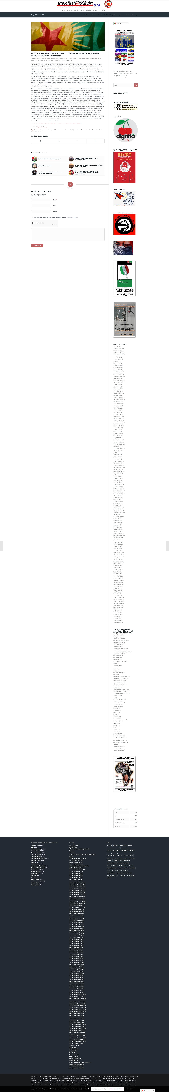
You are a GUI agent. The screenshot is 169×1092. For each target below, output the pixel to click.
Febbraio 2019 (117, 507)
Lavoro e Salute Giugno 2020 (76, 928)
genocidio (113, 853)
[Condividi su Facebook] (40, 141)
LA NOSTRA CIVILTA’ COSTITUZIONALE (79, 866)
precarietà (129, 865)
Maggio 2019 (116, 501)
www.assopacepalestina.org (120, 742)
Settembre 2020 (117, 471)
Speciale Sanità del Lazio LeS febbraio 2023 (80, 1062)
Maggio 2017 (116, 546)
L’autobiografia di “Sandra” (76, 862)
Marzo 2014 (116, 618)
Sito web (55, 211)
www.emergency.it (118, 646)
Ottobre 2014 (116, 605)
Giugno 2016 (116, 567)
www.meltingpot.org (118, 746)
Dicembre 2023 (117, 397)
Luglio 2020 (116, 475)
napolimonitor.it (117, 748)
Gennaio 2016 (117, 577)
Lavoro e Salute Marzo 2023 (76, 988)
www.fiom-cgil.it (117, 665)
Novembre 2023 (117, 399)
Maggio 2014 (116, 614)
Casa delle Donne (111, 848)
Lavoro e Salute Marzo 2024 (76, 990)
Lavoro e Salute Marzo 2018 (76, 979)
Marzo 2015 (116, 596)
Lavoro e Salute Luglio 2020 (76, 947)
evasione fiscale (110, 850)
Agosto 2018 (116, 518)
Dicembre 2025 (117, 352)
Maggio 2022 (116, 433)
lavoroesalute (132, 858)
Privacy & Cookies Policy (75, 1058)
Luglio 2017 (116, 543)
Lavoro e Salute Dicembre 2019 (77, 883)
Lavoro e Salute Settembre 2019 (77, 1030)
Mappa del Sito (73, 1051)
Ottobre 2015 (116, 582)
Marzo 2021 (116, 460)
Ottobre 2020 (116, 469)
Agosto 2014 (116, 609)
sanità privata (129, 873)
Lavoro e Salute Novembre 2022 (77, 1005)
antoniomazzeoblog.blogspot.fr (121, 693)
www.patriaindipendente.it (120, 737)
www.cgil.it (116, 663)
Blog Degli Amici (73, 847)
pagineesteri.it (117, 744)
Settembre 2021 (117, 448)
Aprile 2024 (116, 390)
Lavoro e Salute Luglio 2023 (76, 953)
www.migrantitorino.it (119, 654)
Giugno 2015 (116, 590)
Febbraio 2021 (117, 461)
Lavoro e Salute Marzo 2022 (76, 987)
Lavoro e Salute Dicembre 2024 (77, 892)
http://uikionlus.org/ (42, 127)
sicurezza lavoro (35, 883)
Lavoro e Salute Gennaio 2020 (76, 915)
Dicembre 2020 (117, 465)
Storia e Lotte (60, 60)
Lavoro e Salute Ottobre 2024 (76, 1021)
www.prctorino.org (118, 637)
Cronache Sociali (93, 58)
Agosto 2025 (116, 359)
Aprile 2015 (116, 594)
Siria (90, 130)
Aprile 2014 (116, 616)
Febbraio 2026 (117, 348)
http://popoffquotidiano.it (120, 661)
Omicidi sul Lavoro (74, 1053)
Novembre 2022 (117, 422)
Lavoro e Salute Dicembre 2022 (77, 888)
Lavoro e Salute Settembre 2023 (77, 1037)
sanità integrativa (124, 870)
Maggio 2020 (116, 478)
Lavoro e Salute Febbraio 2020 (77, 896)
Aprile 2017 (116, 548)
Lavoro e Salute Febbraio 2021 (77, 898)
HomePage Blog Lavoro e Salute (77, 858)
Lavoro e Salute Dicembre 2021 (77, 886)
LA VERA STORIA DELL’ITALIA (76, 868)
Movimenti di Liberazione (38, 866)
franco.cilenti (69, 60)
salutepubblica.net (118, 701)
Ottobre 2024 (116, 378)
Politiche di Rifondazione (51, 60)
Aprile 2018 (116, 526)
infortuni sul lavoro (128, 855)
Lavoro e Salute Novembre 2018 (77, 998)
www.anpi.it (116, 674)
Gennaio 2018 (117, 531)
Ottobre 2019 (116, 492)
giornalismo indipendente (123, 853)
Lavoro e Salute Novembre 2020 (77, 1002)
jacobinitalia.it (117, 716)
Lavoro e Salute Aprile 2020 (76, 871)
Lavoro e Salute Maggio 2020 (76, 966)
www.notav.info (117, 657)
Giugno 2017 (116, 545)
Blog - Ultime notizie (37, 15)
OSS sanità (34, 877)
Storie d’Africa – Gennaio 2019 (76, 1064)
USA (108, 878)
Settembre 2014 (117, 607)
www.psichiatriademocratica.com (122, 676)
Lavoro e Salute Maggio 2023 (76, 971)
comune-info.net (117, 686)
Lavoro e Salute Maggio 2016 (76, 958)
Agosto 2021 (116, 450)
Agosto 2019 (116, 495)
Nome (55, 199)
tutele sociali (122, 875)
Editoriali (71, 852)
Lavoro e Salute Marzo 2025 (76, 992)
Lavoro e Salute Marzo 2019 (76, 981)
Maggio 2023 (116, 411)
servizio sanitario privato (37, 881)
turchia (40, 131)
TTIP (117, 875)
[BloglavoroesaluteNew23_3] (84, 4)
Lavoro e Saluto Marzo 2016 (76, 1043)
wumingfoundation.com (119, 682)
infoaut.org (116, 729)
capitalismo (129, 845)
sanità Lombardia (111, 873)
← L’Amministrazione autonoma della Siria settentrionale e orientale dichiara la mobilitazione (57, 123)
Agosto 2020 (116, 473)
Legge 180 (109, 860)
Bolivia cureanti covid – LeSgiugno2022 (79, 849)
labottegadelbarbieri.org (119, 684)
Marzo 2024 (116, 392)
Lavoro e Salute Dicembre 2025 (77, 894)
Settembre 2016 (117, 562)
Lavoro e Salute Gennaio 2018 (76, 911)
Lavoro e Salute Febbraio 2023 (77, 902)
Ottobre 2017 (116, 537)
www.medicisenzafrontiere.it (120, 648)
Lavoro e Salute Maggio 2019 (76, 964)
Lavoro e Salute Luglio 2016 (76, 939)
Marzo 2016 (116, 573)
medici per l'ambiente (124, 863)
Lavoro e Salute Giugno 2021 (76, 930)
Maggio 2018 (116, 524)
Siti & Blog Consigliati (74, 1060)
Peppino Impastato (74, 1054)
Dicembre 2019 (117, 488)
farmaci (117, 850)
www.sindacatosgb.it (118, 672)
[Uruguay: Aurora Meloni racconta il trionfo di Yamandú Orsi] (167, 546)
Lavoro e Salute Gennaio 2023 (76, 920)
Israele (120, 858)
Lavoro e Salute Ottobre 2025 (76, 1022)
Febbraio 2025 (117, 371)
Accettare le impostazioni (99, 1089)
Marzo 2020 (116, 482)
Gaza (108, 853)
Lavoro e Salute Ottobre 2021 (76, 1015)
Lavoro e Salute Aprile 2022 (76, 875)
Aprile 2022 (116, 435)
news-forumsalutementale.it (120, 720)
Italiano (118, 23)
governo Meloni (111, 855)
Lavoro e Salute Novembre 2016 (77, 994)
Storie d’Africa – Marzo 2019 (76, 1068)
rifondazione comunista (129, 868)
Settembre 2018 (117, 516)
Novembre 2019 (117, 490)
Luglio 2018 (116, 520)
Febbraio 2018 (117, 529)
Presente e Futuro (73, 1056)
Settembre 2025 (117, 358)
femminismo (124, 850)
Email (54, 205)
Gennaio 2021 (117, 463)
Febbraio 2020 (117, 484)
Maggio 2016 (116, 569)
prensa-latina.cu (117, 733)
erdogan (51, 130)
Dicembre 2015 (117, 579)
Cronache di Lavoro (36, 852)
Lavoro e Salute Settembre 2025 (77, 1041)
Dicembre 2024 (117, 375)
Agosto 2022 (116, 428)
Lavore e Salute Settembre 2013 (77, 869)
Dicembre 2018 (117, 511)
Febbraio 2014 (117, 620)
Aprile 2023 (116, 412)
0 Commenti (43, 58)
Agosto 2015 (116, 586)
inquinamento (110, 858)
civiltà (118, 848)
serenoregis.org (117, 739)
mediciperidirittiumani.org (120, 691)
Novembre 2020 (117, 467)
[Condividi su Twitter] (59, 141)
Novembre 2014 (117, 603)
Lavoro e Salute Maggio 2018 (76, 962)
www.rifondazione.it (118, 635)
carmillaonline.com (118, 706)
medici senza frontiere (112, 865)
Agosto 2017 (116, 541)
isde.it (115, 727)
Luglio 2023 (116, 407)
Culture (99, 58)
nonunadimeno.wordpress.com (121, 703)
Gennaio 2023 (117, 418)
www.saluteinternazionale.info (121, 640)
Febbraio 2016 (117, 575)
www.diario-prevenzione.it (120, 650)
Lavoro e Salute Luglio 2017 (76, 941)
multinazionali (122, 865)
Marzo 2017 (116, 550)
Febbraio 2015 (117, 597)
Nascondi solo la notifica (116, 1089)
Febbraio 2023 (117, 416)
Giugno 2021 (116, 454)
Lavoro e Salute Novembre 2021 (77, 1004)
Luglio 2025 (116, 361)
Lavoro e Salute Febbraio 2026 (77, 907)
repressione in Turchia (79, 130)
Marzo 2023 (116, 414)
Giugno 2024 (116, 386)
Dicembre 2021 (117, 443)
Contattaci (71, 851)
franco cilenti (131, 850)
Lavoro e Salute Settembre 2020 (77, 1032)
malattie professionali (125, 860)
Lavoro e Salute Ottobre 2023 (76, 1019)
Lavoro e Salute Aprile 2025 (76, 881)
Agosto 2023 (116, 405)
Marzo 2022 (116, 437)
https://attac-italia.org (119, 638)
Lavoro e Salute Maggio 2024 (76, 973)
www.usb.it (116, 667)
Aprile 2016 (116, 571)
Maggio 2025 (116, 365)
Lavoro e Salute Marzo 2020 (76, 983)
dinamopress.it (117, 688)
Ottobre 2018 (116, 514)
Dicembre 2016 (117, 556)
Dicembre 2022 (117, 420)
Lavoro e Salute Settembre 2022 (77, 1036)
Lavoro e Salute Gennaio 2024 (76, 922)
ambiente (109, 845)
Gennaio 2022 (117, 441)
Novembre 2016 (117, 558)
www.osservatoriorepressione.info (122, 652)
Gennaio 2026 (117, 350)
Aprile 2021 (116, 458)
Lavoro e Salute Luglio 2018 (76, 943)
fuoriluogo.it (116, 708)
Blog (58, 58)
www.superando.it (118, 655)
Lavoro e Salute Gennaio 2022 (76, 919)
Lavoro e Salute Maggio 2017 (76, 960)
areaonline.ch (117, 723)
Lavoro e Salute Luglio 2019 (76, 945)
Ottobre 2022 (116, 424)
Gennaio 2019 (117, 509)
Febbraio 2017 (117, 552)
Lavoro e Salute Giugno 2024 (76, 936)
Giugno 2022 (116, 431)
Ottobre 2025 (116, 356)
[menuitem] (63, 10)
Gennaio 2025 (117, 373)
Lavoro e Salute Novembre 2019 (77, 1000)
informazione (119, 855)
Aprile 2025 (116, 367)
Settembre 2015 (117, 584)
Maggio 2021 (116, 456)
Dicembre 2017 (117, 533)
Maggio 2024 (116, 388)
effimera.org (116, 731)
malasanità (115, 860)
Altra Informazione (52, 58)
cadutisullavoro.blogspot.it (120, 680)
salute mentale (115, 870)
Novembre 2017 (117, 535)
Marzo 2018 (116, 528)
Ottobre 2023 (116, 401)
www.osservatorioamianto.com (121, 678)
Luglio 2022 (116, 429)
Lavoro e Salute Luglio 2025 (76, 956)
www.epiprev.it (117, 659)
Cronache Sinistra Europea (83, 58)
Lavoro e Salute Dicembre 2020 (77, 885)
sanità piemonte (120, 873)
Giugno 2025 (116, 363)
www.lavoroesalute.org (119, 77)
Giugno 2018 (116, 522)
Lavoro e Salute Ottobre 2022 (76, 1017)
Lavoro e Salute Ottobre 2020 (76, 1013)
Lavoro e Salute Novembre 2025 (77, 1011)
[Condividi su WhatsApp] (77, 141)
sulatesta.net (116, 725)
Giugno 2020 (116, 477)
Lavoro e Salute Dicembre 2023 (77, 890)
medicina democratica (112, 863)
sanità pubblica (110, 875)
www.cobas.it (116, 671)
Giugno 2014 (116, 613)
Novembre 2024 (117, 376)
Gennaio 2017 (117, 554)
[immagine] (68, 36)
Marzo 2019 (116, 505)
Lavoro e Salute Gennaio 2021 (76, 917)
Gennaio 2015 (117, 599)
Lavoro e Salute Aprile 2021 (76, 873)
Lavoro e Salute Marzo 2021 (76, 985)
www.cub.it (116, 669)
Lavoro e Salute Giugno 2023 (76, 934)
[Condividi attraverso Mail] (95, 141)
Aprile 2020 (116, 480)
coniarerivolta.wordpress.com (121, 689)
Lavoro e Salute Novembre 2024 (77, 1009)
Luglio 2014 (116, 611)
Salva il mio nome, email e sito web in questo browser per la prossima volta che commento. (56, 217)
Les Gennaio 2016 (73, 1049)
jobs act (125, 858)
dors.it (115, 697)
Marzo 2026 (116, 346)
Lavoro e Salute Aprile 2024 (76, 879)
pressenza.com (117, 710)
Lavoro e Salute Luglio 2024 (76, 954)
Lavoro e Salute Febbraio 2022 (77, 900)
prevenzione (110, 868)
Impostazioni (129, 1089)
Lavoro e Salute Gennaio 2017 (76, 909)
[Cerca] (107, 10)
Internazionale (41, 60)
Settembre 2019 (117, 494)
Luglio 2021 (116, 452)
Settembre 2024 (117, 380)
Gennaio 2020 (117, 486)
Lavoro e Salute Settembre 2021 (77, 1034)
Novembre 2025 (117, 354)
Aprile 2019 (116, 503)
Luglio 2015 (116, 588)
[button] (124, 47)
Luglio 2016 (116, 565)
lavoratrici (33, 875)
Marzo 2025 (116, 369)
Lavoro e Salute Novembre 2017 (77, 996)
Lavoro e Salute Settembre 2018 (77, 1028)
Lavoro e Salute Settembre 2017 (77, 1026)
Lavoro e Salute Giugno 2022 (76, 932)
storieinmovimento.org (119, 699)
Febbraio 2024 (117, 393)
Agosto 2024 (116, 382)
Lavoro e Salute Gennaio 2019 (76, 913)
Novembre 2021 (117, 444)
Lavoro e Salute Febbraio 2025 (77, 905)
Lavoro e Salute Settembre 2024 (77, 1039)
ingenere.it (116, 714)
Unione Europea (130, 875)
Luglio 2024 (116, 384)
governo (133, 853)
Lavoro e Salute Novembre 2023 (77, 1007)
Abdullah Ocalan (38, 130)
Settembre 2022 (117, 426)
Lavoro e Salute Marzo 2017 (76, 977)
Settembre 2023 (117, 403)
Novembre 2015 (117, 580)
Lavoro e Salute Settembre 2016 (77, 1024)
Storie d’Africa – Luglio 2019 (76, 1066)
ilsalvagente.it (117, 718)
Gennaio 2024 (117, 395)
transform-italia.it (118, 705)
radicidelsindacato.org (119, 735)
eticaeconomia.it (117, 695)
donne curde (46, 130)
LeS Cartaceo (72, 1047)
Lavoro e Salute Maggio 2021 (76, 968)
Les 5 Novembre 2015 (74, 1045)
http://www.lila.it (117, 644)
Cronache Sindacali (36, 856)
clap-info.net (116, 712)
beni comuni (122, 845)
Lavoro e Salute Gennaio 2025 (76, 924)
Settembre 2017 (117, 539)
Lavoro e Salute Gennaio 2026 (76, 926)
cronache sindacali (36, 871)
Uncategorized (35, 885)
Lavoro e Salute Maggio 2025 (76, 975)
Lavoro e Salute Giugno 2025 (76, 937)
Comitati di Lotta (63, 58)
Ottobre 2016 (116, 560)
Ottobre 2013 (116, 622)
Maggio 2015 (116, 592)
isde (116, 858)
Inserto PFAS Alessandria (75, 860)
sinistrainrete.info (118, 722)
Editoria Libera (34, 60)
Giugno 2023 (116, 409)
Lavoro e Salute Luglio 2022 (76, 951)
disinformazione (125, 848)
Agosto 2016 (116, 563)
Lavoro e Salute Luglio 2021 (76, 949)
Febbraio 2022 (117, 439)
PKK (72, 130)
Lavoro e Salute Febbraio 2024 (77, 903)
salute (108, 870)
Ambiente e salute (36, 845)
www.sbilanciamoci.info (119, 642)
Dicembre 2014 (117, 601)
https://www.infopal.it (119, 750)
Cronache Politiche (72, 58)
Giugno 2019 (116, 499)
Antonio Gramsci (73, 845)
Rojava (87, 130)
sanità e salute (35, 879)
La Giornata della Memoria (76, 864)
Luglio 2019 (116, 497)
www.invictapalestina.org (120, 740)
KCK (55, 130)
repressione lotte (118, 868)
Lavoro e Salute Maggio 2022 (76, 970)
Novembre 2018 (117, 512)
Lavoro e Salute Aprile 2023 (76, 877)
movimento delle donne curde (64, 130)
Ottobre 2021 (116, 446)
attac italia (115, 845)
